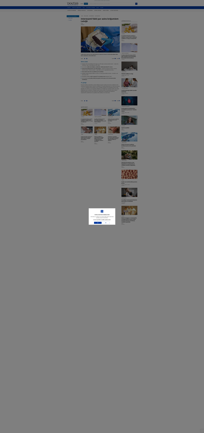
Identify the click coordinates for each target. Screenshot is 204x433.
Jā (97, 222)
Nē (105, 222)
